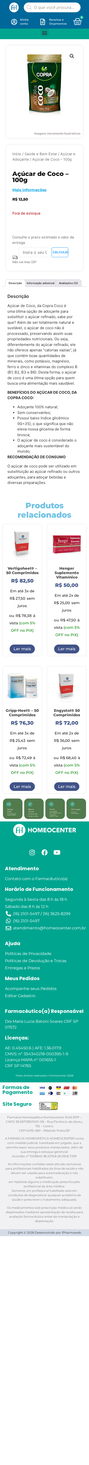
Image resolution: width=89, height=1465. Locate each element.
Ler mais (22, 649)
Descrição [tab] (15, 283)
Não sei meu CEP (24, 262)
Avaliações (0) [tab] (68, 283)
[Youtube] (57, 852)
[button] (45, 33)
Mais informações (29, 189)
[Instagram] (32, 852)
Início (16, 154)
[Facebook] (44, 852)
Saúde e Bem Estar (40, 154)
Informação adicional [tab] (40, 283)
